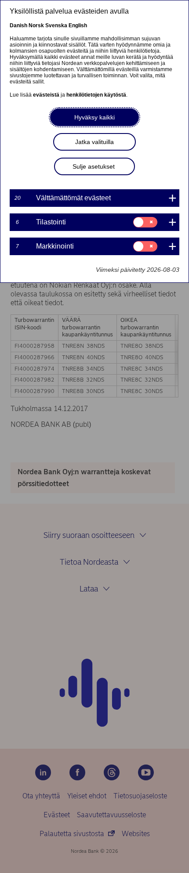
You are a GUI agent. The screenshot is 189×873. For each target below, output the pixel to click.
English (78, 25)
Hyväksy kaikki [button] (94, 117)
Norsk (36, 25)
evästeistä (46, 95)
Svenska (56, 25)
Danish (18, 25)
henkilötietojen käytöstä (96, 95)
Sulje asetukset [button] (94, 166)
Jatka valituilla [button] (94, 141)
